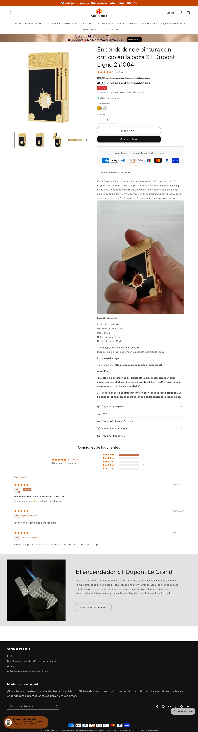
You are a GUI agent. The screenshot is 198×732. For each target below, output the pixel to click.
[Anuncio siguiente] (190, 3)
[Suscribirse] (56, 706)
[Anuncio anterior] (8, 3)
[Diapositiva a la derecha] (86, 140)
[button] (10, 13)
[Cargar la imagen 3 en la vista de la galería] (57, 140)
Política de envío (67, 730)
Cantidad (101, 114)
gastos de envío (108, 92)
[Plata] (105, 108)
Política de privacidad (129, 730)
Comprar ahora (129, 139)
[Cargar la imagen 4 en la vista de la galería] (74, 140)
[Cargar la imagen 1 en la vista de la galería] (22, 140)
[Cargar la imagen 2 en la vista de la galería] (40, 140)
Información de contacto (86, 730)
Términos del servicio (149, 730)
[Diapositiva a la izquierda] (10, 140)
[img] (21, 485)
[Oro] (99, 108)
